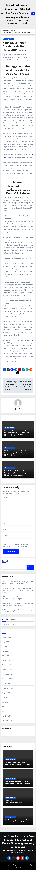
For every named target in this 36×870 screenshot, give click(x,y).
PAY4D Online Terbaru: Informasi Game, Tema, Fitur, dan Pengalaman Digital (17, 473)
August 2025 (6, 693)
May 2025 (5, 707)
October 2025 (6, 683)
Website (5, 535)
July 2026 (5, 642)
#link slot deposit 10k (11, 57)
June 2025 (6, 702)
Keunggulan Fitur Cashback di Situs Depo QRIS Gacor (14, 47)
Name (5, 523)
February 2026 (7, 665)
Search (5, 561)
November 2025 (7, 679)
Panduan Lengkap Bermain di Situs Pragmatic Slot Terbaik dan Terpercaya (18, 822)
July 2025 (5, 697)
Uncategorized (8, 39)
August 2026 (6, 637)
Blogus (28, 865)
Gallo (9, 54)
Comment (6, 497)
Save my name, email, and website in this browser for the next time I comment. (16, 545)
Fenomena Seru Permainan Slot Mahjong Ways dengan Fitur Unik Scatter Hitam (16, 432)
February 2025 (7, 720)
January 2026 (7, 669)
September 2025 (7, 688)
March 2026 (6, 660)
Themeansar (18, 867)
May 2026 (5, 651)
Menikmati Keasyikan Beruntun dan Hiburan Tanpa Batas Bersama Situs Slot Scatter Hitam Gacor (17, 453)
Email (5, 529)
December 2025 (7, 674)
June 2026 (6, 646)
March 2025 (6, 716)
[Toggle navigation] (2, 13)
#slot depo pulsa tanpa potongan (19, 60)
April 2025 (5, 711)
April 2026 (5, 656)
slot (32, 340)
